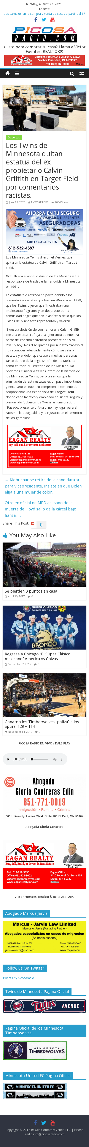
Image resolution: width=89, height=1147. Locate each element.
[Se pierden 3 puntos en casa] (44, 545)
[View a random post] (81, 73)
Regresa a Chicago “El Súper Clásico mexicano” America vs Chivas (37, 656)
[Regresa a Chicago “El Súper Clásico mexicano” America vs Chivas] (44, 608)
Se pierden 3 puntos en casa (31, 591)
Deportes (14, 137)
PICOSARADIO (39, 202)
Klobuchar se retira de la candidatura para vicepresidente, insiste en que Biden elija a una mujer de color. (43, 486)
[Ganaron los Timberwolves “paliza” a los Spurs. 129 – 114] (44, 675)
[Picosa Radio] (7, 73)
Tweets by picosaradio (18, 978)
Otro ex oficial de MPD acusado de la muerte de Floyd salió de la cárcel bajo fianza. (40, 509)
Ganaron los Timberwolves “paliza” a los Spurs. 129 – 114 (42, 724)
